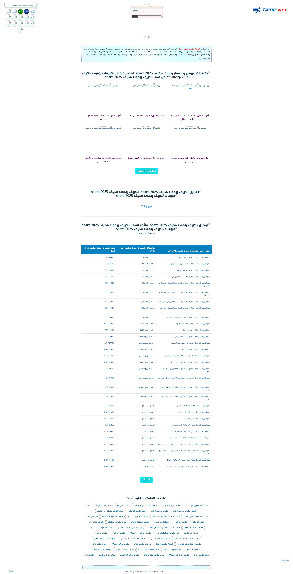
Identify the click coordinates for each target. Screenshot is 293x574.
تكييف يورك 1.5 (101, 533)
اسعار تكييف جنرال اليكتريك (146, 505)
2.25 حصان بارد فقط (147, 330)
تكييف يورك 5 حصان (120, 544)
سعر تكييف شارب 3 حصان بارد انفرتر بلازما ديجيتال (191, 431)
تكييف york (89, 555)
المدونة (146, 480)
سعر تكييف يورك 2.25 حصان (186, 538)
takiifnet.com (128, 571)
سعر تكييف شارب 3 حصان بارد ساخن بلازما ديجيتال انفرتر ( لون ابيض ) (184, 444)
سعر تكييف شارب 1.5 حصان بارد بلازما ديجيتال (193, 270)
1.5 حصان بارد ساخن (148, 257)
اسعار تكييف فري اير (104, 505)
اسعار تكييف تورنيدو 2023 (197, 505)
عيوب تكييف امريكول (117, 522)
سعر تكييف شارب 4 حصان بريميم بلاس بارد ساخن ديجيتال (188, 460)
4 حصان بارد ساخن (148, 460)
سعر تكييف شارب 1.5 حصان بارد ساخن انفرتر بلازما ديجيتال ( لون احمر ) (184, 301)
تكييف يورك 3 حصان (125, 549)
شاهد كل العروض (146, 171)
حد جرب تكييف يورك (142, 544)
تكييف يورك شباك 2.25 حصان (133, 538)
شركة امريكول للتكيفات (112, 516)
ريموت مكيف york (99, 544)
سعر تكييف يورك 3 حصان (105, 538)
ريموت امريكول (198, 522)
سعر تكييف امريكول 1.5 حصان (110, 511)
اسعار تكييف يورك (201, 555)
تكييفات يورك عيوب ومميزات (189, 544)
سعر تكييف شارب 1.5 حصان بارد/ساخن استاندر (193, 257)
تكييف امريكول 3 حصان (137, 516)
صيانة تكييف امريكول (193, 527)
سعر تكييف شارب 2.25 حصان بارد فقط (196, 330)
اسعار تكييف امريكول (137, 511)
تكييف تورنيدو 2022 (159, 511)
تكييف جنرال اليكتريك (172, 505)
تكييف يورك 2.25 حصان (179, 555)
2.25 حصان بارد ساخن (147, 343)
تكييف (87, 505)
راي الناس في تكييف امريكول (131, 527)
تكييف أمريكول (180, 522)
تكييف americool (96, 522)
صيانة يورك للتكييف (106, 555)
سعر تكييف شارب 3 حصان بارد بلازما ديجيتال (193, 406)
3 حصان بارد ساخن (148, 406)
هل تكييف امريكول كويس (167, 533)
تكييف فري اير (123, 505)
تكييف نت (147, 571)
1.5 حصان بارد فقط (148, 270)
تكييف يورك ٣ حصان (172, 549)
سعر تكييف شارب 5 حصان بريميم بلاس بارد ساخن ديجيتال (188, 466)
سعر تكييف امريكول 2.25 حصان (166, 516)
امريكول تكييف (91, 516)
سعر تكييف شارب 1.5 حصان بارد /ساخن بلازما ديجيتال (190, 264)
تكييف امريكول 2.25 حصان (102, 527)
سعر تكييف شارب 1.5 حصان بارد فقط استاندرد (193, 323)
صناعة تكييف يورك (193, 549)
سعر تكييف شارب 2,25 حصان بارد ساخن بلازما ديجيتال (190, 343)
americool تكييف (190, 533)
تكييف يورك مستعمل (160, 538)
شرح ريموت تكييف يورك (148, 549)
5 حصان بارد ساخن (148, 466)
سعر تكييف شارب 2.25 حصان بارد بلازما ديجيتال (192, 336)
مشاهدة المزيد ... (203, 58)
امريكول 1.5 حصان (161, 522)
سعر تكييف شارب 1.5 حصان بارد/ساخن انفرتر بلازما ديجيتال (188, 317)
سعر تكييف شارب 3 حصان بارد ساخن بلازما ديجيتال (191, 425)
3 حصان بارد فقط (148, 431)
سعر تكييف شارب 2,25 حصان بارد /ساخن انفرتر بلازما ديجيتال (187, 356)
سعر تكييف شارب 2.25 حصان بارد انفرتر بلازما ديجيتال (190, 362)
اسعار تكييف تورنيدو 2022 (184, 511)
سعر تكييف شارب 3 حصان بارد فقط (197, 418)
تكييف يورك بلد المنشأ (129, 555)
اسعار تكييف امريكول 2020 (196, 516)
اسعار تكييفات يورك (164, 544)
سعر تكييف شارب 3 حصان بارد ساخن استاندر (193, 412)
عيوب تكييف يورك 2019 (102, 549)
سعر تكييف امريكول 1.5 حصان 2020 (164, 527)
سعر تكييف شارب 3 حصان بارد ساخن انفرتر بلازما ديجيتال (189, 438)
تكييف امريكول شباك (140, 522)
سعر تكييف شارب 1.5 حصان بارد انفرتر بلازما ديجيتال (191, 276)
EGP (109, 257)
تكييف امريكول (118, 533)
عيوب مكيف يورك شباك (154, 555)
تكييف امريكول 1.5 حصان (140, 533)
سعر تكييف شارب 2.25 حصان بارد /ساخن (195, 349)
